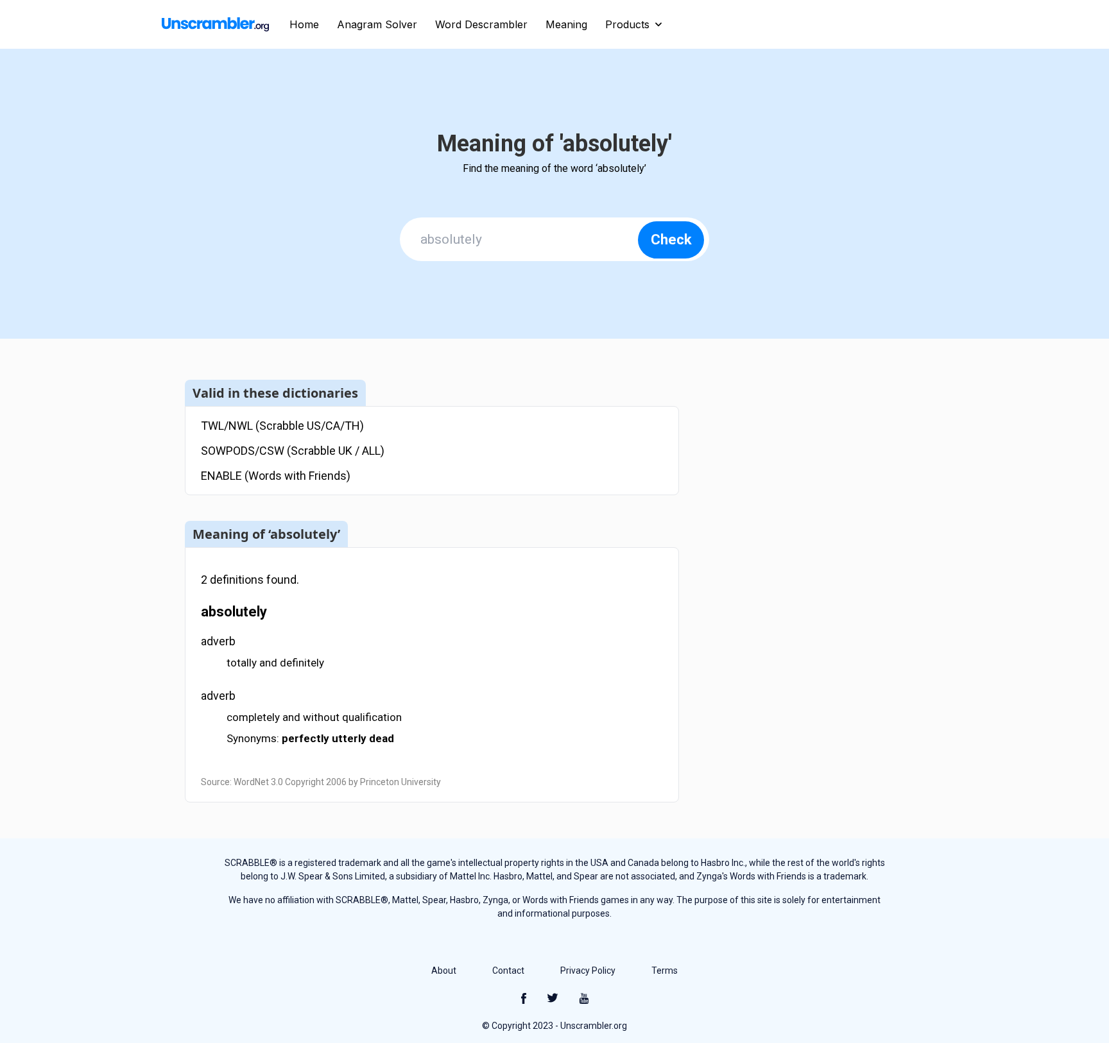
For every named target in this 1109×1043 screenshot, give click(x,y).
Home (304, 24)
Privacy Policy (587, 970)
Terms (664, 970)
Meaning (566, 24)
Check (671, 240)
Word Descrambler (481, 24)
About (443, 970)
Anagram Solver (377, 24)
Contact (508, 970)
